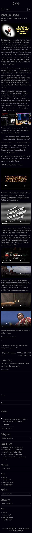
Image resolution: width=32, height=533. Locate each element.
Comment (5, 370)
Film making (13, 345)
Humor (8, 348)
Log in (5, 477)
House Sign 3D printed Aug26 (12, 449)
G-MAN (16, 3)
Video (16, 348)
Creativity (6, 345)
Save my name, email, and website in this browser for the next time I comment (15, 421)
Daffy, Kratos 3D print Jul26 (12, 452)
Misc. (12, 348)
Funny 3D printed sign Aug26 (12, 447)
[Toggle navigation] (2, 9)
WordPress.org (7, 484)
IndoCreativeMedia (17, 530)
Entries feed (7, 480)
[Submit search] (29, 9)
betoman (3, 20)
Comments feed (8, 482)
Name (3, 395)
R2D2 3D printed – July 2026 (12, 454)
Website (4, 411)
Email (3, 403)
